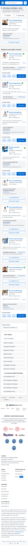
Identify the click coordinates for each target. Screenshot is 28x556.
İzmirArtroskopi (8, 338)
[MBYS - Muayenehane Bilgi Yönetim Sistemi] (8, 429)
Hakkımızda (4, 486)
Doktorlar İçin (18, 471)
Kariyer (19, 476)
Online (12, 408)
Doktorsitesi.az (5, 506)
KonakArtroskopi (8, 343)
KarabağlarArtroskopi (10, 365)
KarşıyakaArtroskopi (9, 346)
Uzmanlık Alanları (5, 473)
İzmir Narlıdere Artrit (9, 376)
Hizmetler (3, 478)
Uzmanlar (3, 471)
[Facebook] (10, 543)
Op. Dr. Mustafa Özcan (16, 267)
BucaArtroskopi (8, 361)
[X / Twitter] (12, 543)
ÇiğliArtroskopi (8, 354)
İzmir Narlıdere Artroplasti (11, 380)
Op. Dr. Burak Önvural (15, 207)
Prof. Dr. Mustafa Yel (15, 112)
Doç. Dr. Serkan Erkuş (15, 180)
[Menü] (25, 2)
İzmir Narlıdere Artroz (9, 391)
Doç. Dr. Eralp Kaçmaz (15, 290)
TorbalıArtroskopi (8, 357)
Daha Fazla (21, 76)
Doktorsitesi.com (5, 503)
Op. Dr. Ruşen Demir (15, 83)
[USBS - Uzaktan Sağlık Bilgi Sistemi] (20, 429)
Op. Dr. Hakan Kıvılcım (15, 20)
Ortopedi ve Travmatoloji (15, 22)
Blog (8, 408)
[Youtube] (17, 543)
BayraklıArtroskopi (9, 350)
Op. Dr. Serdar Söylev (15, 54)
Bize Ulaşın (3, 489)
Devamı (24, 29)
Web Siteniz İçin (19, 474)
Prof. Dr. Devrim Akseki (16, 239)
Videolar (3, 408)
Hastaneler (4, 480)
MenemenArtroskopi (9, 369)
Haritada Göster (6, 36)
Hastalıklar (3, 475)
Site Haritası (4, 498)
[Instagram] (15, 543)
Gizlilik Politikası (5, 491)
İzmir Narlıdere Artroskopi (10, 384)
